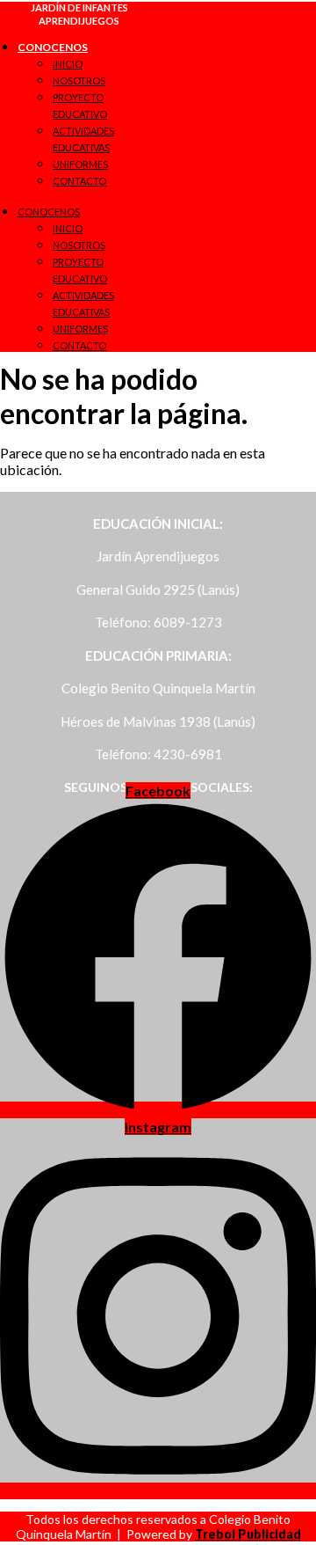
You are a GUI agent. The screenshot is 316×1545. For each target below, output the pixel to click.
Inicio (68, 64)
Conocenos (53, 47)
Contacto (79, 181)
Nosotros (79, 80)
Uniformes (80, 164)
